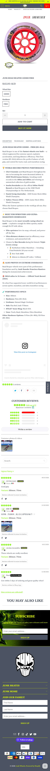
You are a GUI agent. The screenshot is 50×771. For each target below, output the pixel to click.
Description (7, 141)
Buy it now (25, 128)
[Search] (41, 5)
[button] (7, 384)
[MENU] (1, 5)
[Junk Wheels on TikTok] (27, 734)
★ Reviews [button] (48, 387)
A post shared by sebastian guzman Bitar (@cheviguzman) (26, 378)
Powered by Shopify (33, 766)
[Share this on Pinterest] (27, 390)
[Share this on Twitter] (15, 390)
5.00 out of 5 (31, 405)
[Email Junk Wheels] (15, 734)
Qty (3, 110)
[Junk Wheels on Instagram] (23, 734)
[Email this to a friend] (34, 390)
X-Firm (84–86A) (30, 315)
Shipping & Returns (33, 141)
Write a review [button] (25, 429)
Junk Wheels (20, 766)
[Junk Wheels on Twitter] (31, 734)
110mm (6, 94)
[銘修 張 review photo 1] (6, 526)
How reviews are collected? (12, 592)
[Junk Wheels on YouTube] (35, 734)
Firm (6, 104)
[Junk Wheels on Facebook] (19, 734)
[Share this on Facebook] (21, 390)
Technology (19, 141)
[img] (6, 478)
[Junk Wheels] (25, 5)
